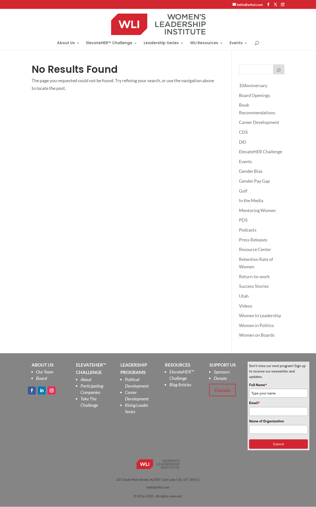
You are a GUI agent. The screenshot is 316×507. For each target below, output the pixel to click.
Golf (243, 191)
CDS (243, 132)
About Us (66, 43)
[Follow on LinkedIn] (42, 390)
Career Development (259, 122)
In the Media (251, 200)
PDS (243, 220)
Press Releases (253, 239)
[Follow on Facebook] (32, 390)
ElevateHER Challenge (260, 151)
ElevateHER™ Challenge (109, 43)
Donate (220, 378)
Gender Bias (250, 171)
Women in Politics (256, 325)
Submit (278, 444)
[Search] (278, 69)
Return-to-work (254, 276)
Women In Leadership (260, 315)
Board (41, 378)
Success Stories (254, 286)
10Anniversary (253, 85)
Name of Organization (266, 421)
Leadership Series (161, 43)
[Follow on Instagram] (52, 390)
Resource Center (255, 249)
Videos (245, 306)
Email (254, 403)
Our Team (44, 371)
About (85, 379)
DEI (242, 142)
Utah (244, 296)
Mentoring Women (257, 210)
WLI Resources (204, 43)
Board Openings (254, 95)
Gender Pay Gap (254, 181)
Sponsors (222, 371)
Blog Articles (180, 384)
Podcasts (248, 230)
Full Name (258, 385)
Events (236, 43)
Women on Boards (257, 335)
